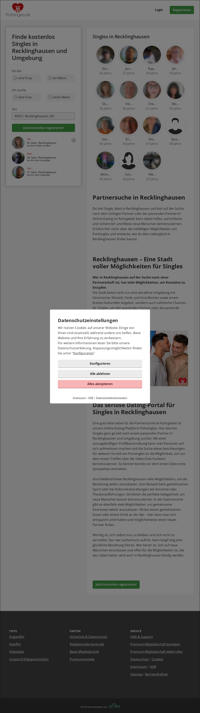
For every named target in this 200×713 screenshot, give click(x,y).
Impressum (79, 397)
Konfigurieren (83, 353)
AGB (90, 397)
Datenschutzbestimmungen (111, 397)
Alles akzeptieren (100, 384)
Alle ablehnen (100, 374)
